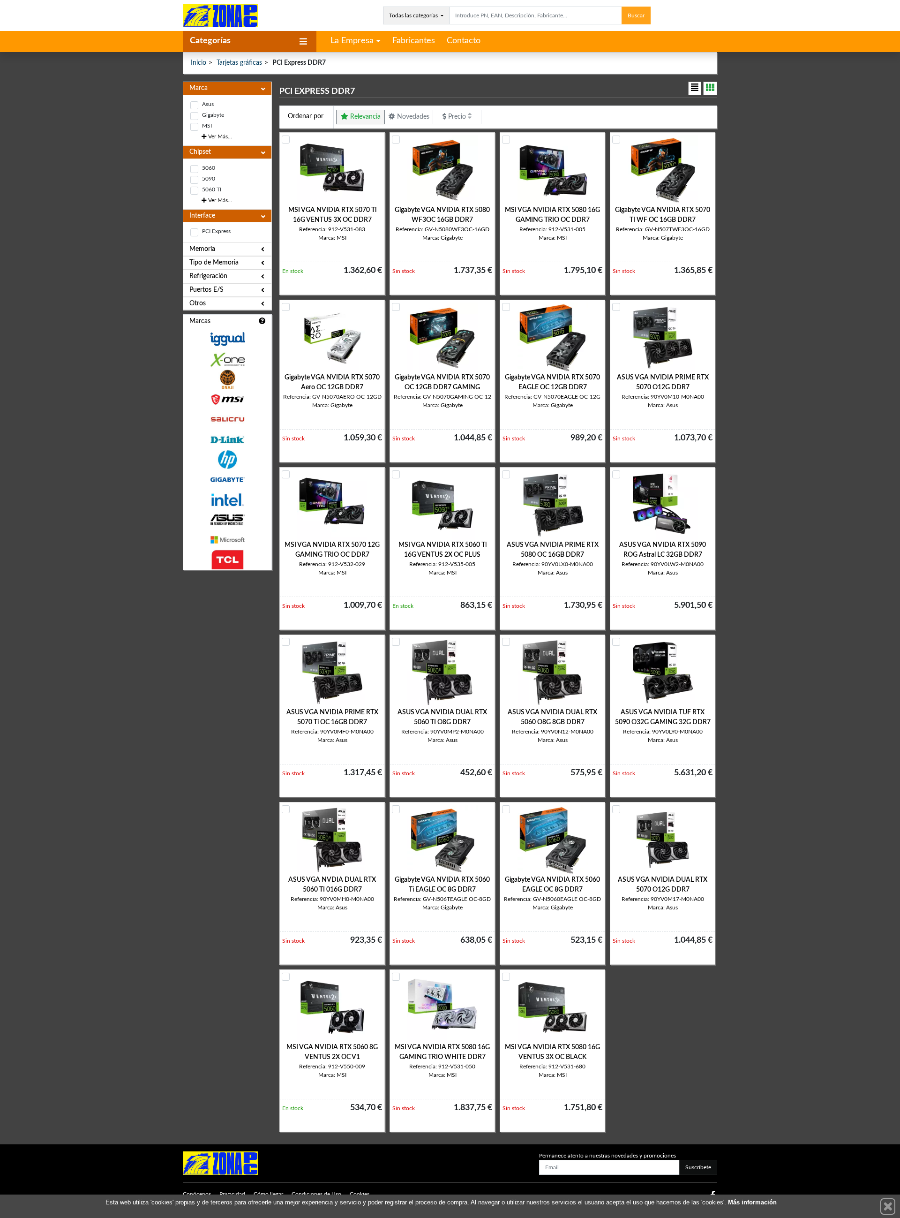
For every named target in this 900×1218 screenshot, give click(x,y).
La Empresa (352, 41)
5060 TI (211, 189)
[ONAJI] (227, 380)
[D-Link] (227, 440)
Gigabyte (213, 115)
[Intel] (227, 500)
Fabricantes (413, 41)
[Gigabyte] (227, 479)
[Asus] (227, 520)
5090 (208, 179)
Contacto (463, 41)
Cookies (359, 1194)
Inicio (198, 63)
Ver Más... (219, 136)
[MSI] (227, 399)
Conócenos (197, 1194)
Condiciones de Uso (316, 1194)
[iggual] (227, 338)
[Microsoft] (227, 540)
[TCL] (227, 560)
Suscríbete (698, 1167)
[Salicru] (227, 419)
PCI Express (216, 231)
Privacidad (232, 1194)
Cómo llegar (268, 1194)
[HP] (227, 460)
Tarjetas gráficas (239, 63)
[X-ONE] (227, 359)
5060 (208, 168)
